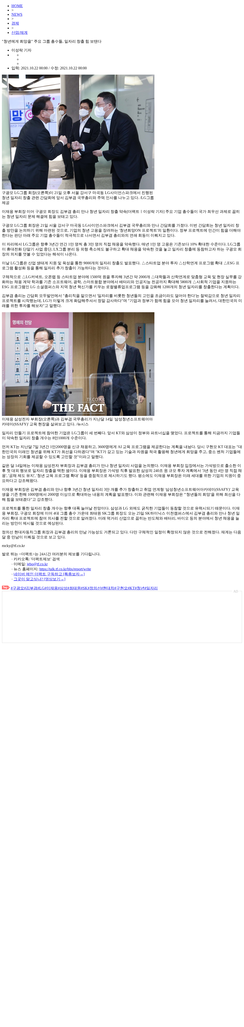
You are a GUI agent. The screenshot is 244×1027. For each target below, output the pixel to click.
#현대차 (107, 588)
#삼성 (62, 588)
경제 (15, 23)
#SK (84, 588)
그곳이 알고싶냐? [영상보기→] (39, 579)
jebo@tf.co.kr (37, 564)
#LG (41, 588)
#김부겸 (30, 588)
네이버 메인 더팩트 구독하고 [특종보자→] (49, 574)
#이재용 (51, 588)
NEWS (16, 14)
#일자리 (151, 588)
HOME (17, 6)
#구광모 (17, 588)
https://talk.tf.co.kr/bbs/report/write (65, 569)
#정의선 (94, 588)
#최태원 (74, 588)
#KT (131, 588)
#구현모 (121, 588)
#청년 (139, 588)
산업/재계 (19, 33)
